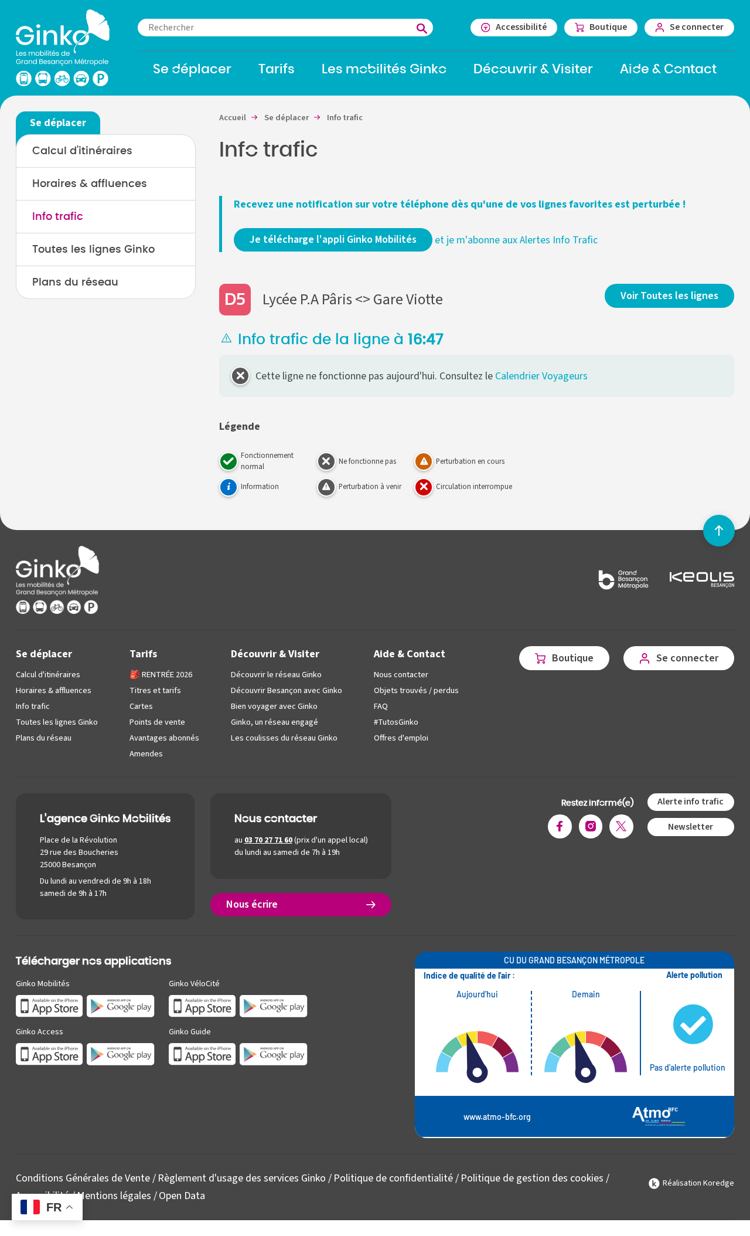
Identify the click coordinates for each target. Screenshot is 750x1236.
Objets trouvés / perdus (416, 690)
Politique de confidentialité (393, 1178)
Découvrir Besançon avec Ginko (286, 690)
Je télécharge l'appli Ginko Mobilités (333, 239)
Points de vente (157, 722)
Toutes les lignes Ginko (93, 250)
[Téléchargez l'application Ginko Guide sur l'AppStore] (202, 1053)
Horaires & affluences (89, 184)
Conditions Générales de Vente (83, 1178)
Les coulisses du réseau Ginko (284, 738)
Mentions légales (114, 1196)
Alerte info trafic (690, 801)
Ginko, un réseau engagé (274, 722)
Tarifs (143, 654)
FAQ (381, 706)
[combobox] (285, 27)
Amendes (146, 754)
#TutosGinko (396, 722)
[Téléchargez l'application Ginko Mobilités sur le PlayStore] (121, 1005)
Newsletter (690, 826)
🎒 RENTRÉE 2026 (160, 674)
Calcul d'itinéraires (82, 151)
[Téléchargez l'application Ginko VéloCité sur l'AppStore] (202, 1005)
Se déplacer (44, 654)
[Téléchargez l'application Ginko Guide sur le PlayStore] (274, 1053)
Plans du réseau (75, 282)
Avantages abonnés (164, 738)
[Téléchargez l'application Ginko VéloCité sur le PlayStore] (274, 1005)
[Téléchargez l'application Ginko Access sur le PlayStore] (121, 1053)
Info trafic (57, 217)
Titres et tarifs (155, 690)
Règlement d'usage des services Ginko (242, 1178)
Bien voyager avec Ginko (274, 706)
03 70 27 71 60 (268, 840)
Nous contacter (401, 674)
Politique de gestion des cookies (532, 1178)
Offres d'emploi (401, 738)
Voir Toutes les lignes (669, 295)
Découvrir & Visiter (275, 654)
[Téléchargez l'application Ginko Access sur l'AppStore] (49, 1053)
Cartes (141, 706)
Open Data (182, 1196)
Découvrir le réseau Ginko (276, 674)
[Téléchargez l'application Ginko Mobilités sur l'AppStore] (49, 1005)
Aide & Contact (409, 654)
